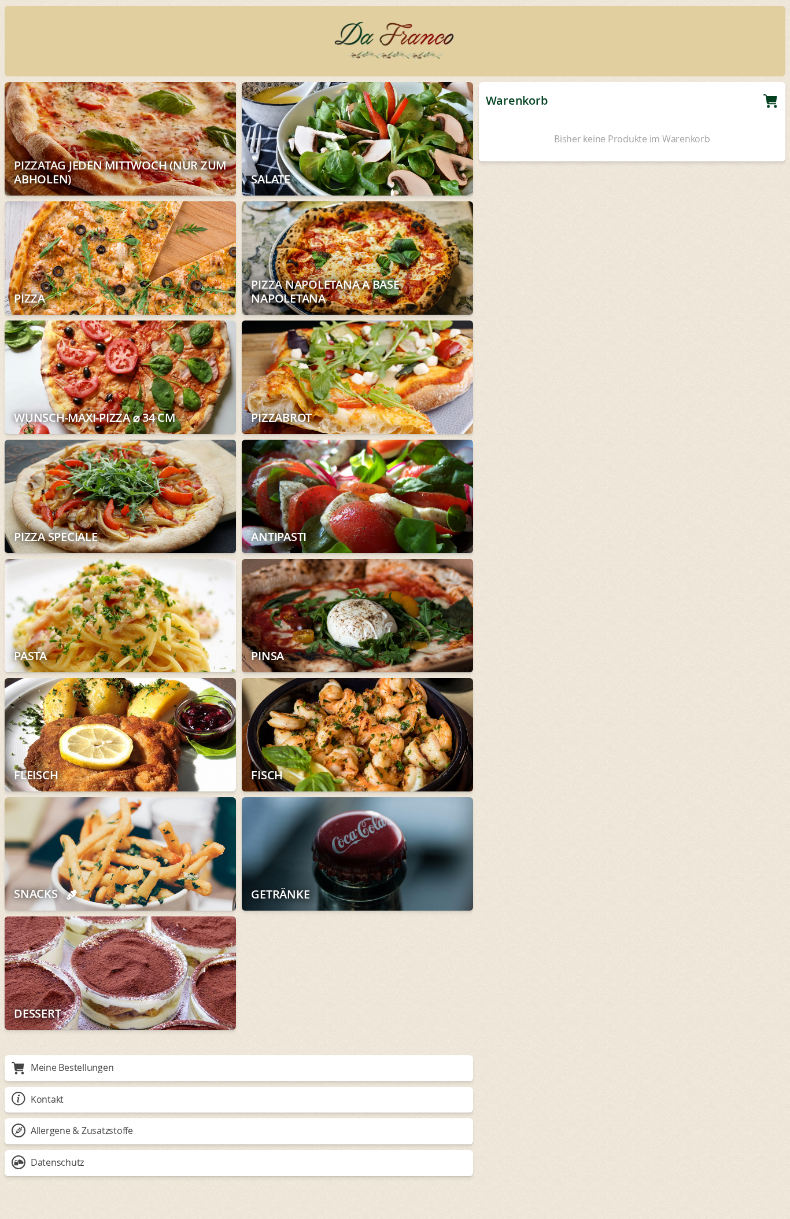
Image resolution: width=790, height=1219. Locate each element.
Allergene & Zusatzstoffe (82, 1130)
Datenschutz (57, 1162)
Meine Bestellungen (72, 1067)
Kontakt (47, 1099)
